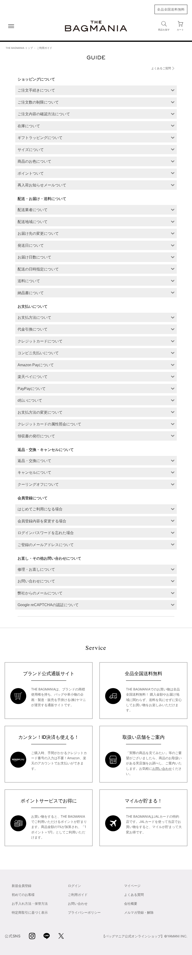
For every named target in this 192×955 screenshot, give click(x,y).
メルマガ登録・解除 (139, 912)
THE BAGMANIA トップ (19, 48)
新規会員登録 (21, 886)
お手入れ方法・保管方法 (30, 903)
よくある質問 (134, 895)
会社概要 (130, 903)
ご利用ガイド (78, 895)
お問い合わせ (162, 768)
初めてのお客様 (23, 895)
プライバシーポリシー (84, 912)
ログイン (74, 886)
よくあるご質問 (161, 68)
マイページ (132, 886)
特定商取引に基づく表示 (30, 912)
